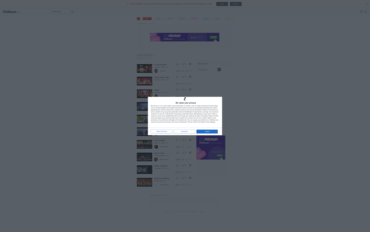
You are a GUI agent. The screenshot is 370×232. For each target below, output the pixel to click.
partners (160, 105)
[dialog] (185, 116)
